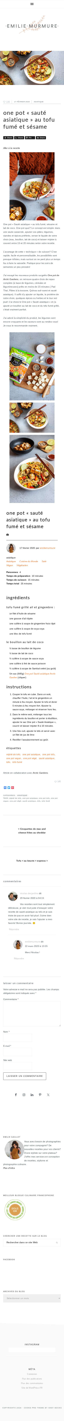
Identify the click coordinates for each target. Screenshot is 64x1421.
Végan (9, 565)
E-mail (7, 1046)
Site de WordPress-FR (31, 1388)
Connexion (32, 1374)
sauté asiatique (46, 758)
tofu (8, 762)
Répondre (14, 929)
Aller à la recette (11, 148)
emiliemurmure (47, 548)
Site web (7, 1060)
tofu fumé (17, 762)
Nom (6, 1032)
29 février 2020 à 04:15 (32, 898)
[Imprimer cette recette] (7, 535)
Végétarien (22, 565)
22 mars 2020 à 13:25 (36, 946)
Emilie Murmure (32, 26)
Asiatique (39, 102)
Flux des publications (32, 1379)
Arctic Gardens (40, 773)
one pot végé (30, 758)
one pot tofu (48, 754)
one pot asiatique (31, 754)
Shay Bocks (55, 1408)
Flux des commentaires (32, 1383)
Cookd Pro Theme (34, 1408)
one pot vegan (13, 758)
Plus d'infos (9, 1168)
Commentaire (11, 999)
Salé (44, 561)
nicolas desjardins (29, 893)
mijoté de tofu (13, 754)
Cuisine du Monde (28, 561)
